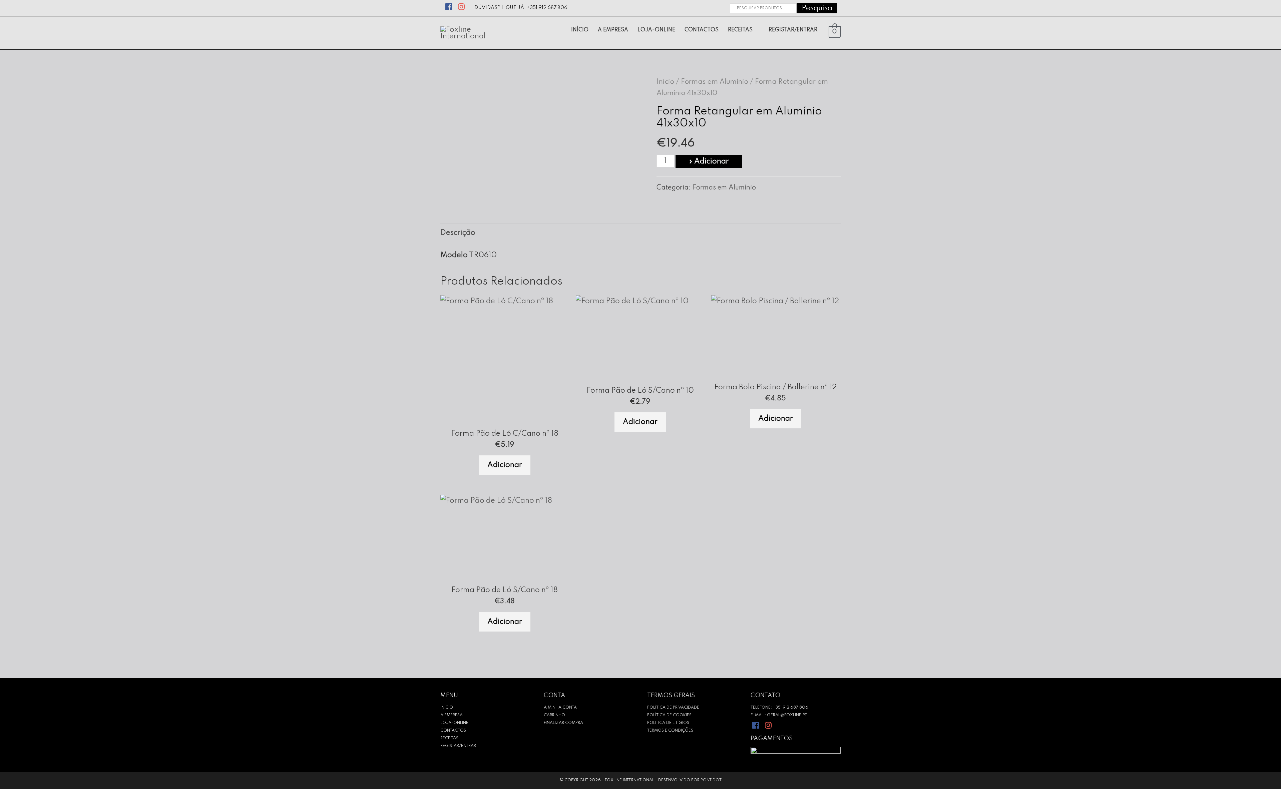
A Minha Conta (560, 708)
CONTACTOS (453, 731)
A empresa (451, 715)
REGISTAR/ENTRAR (458, 746)
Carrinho (554, 715)
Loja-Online (454, 723)
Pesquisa (817, 8)
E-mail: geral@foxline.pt (779, 715)
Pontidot (711, 780)
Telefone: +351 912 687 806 (779, 708)
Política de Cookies (669, 715)
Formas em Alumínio (714, 81)
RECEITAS (449, 738)
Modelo (454, 255)
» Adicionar (709, 161)
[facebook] (449, 6)
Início (665, 81)
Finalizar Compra (563, 723)
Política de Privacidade (673, 708)
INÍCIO (446, 708)
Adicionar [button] (504, 465)
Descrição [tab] (457, 233)
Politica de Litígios (668, 723)
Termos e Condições (670, 731)
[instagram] (462, 6)
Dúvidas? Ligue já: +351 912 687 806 (520, 7)
